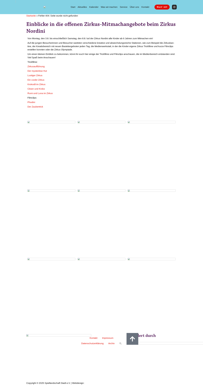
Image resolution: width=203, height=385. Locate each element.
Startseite (31, 15)
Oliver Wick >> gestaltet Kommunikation (99, 383)
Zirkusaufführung (36, 66)
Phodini (31, 102)
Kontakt (145, 7)
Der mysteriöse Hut (37, 71)
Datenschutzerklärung (92, 343)
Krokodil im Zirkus (36, 84)
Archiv (111, 343)
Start (73, 7)
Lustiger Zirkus (34, 75)
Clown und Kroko (36, 89)
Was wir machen (109, 7)
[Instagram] (174, 7)
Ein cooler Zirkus (35, 80)
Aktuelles (82, 7)
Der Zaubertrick (35, 106)
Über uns (134, 7)
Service (123, 7)
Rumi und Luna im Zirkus (40, 93)
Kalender (93, 7)
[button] (120, 343)
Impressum (107, 338)
